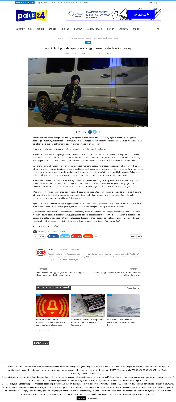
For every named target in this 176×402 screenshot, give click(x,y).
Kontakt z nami (82, 2)
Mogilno (64, 29)
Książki (39, 2)
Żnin (30, 29)
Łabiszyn (123, 29)
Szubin (40, 29)
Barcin (52, 29)
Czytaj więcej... (94, 398)
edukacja (42, 231)
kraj (49, 231)
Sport (136, 29)
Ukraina (62, 231)
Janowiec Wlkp (94, 29)
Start (22, 29)
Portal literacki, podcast (53, 2)
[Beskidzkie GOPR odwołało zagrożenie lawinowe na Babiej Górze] (123, 305)
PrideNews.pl (69, 2)
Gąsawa (78, 29)
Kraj (88, 43)
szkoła (55, 231)
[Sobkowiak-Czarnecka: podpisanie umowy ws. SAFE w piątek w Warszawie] (88, 305)
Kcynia (110, 29)
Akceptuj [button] (81, 398)
